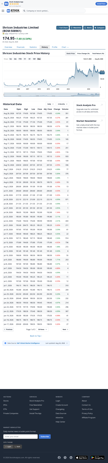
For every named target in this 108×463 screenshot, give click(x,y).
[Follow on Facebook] (59, 457)
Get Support (34, 409)
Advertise (59, 417)
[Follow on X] (65, 457)
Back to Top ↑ (36, 336)
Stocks (6, 401)
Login (58, 401)
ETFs (5, 409)
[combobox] (54, 11)
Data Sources (61, 413)
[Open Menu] (3, 10)
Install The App (35, 413)
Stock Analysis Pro (37, 401)
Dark (18, 447)
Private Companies (10, 413)
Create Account (62, 405)
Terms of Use (87, 409)
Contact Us (86, 405)
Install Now (101, 4)
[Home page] (13, 11)
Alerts (89, 28)
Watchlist (77, 28)
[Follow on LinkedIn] (71, 457)
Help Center (60, 422)
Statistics (33, 47)
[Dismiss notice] (2, 4)
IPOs (5, 405)
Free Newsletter (36, 405)
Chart (64, 47)
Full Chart (63, 28)
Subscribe (45, 436)
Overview (8, 47)
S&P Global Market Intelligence (28, 343)
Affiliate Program (88, 417)
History (45, 47)
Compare (100, 28)
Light (9, 447)
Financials (21, 47)
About (84, 401)
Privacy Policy (87, 413)
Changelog (60, 409)
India (6, 34)
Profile (54, 47)
